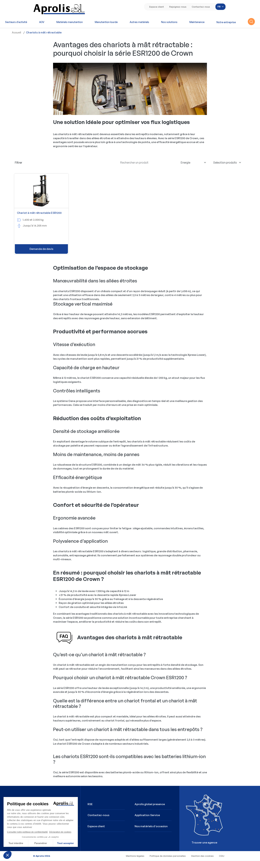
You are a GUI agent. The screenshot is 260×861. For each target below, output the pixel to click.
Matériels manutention (69, 22)
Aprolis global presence (150, 804)
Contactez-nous (201, 6)
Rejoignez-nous (177, 6)
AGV (41, 22)
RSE (90, 804)
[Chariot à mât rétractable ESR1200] (41, 190)
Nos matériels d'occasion (151, 826)
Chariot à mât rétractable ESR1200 (39, 212)
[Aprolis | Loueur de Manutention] (59, 9)
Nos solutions (169, 22)
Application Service (147, 815)
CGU (221, 855)
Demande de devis (41, 249)
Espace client (156, 6)
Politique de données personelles (168, 855)
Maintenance (196, 22)
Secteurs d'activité (16, 22)
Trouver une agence (199, 817)
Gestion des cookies (202, 855)
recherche (251, 21)
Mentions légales (135, 855)
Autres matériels (139, 22)
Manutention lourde (106, 22)
